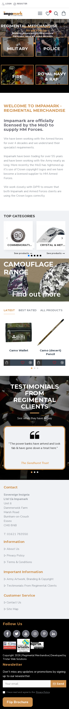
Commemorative (20, 245)
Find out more (36, 294)
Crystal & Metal (53, 245)
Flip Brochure (17, 702)
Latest (9, 310)
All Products (51, 310)
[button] (7, 238)
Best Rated (28, 310)
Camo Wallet (18, 350)
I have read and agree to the (28, 692)
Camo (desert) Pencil (50, 352)
